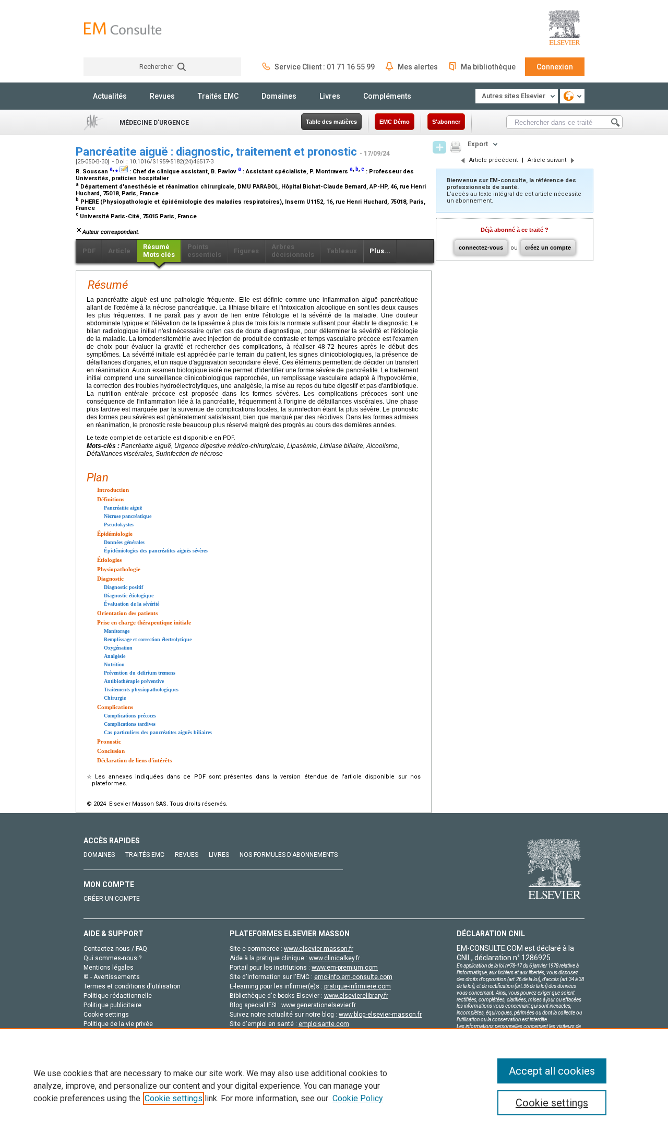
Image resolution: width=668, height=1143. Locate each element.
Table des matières (331, 122)
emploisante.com (324, 1024)
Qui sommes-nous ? (112, 958)
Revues (162, 96)
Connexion (554, 67)
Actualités (110, 96)
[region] (334, 1085)
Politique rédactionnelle (118, 995)
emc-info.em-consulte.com (353, 977)
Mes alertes (418, 67)
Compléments (387, 96)
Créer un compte (112, 898)
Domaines (278, 96)
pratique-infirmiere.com (357, 986)
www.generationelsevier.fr (318, 1005)
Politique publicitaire (112, 1005)
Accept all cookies (552, 1071)
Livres (329, 96)
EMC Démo (394, 122)
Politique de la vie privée (118, 1024)
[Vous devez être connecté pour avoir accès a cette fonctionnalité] (439, 147)
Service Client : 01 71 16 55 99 (325, 67)
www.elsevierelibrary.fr (356, 995)
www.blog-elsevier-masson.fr (380, 1014)
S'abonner (446, 122)
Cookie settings (173, 1098)
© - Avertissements (112, 977)
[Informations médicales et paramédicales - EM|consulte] (123, 28)
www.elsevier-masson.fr (318, 948)
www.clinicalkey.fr (334, 958)
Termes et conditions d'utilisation (132, 986)
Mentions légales (109, 967)
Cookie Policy (357, 1098)
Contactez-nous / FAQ (115, 948)
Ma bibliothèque (488, 67)
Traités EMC (218, 96)
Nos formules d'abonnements (289, 854)
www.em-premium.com (345, 967)
